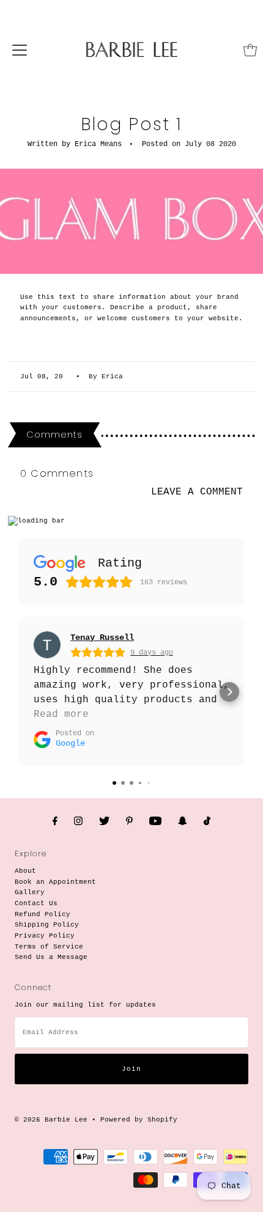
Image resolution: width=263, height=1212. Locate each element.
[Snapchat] (182, 822)
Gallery (30, 892)
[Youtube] (155, 822)
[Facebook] (55, 822)
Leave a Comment (197, 492)
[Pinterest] (129, 822)
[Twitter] (104, 822)
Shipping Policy (47, 924)
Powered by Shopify (138, 1119)
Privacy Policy (45, 935)
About (25, 871)
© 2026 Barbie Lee (51, 1119)
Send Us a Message (51, 957)
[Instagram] (78, 822)
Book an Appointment (55, 882)
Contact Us (36, 903)
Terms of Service (49, 946)
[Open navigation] (19, 50)
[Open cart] (250, 50)
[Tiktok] (207, 822)
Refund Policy (42, 914)
